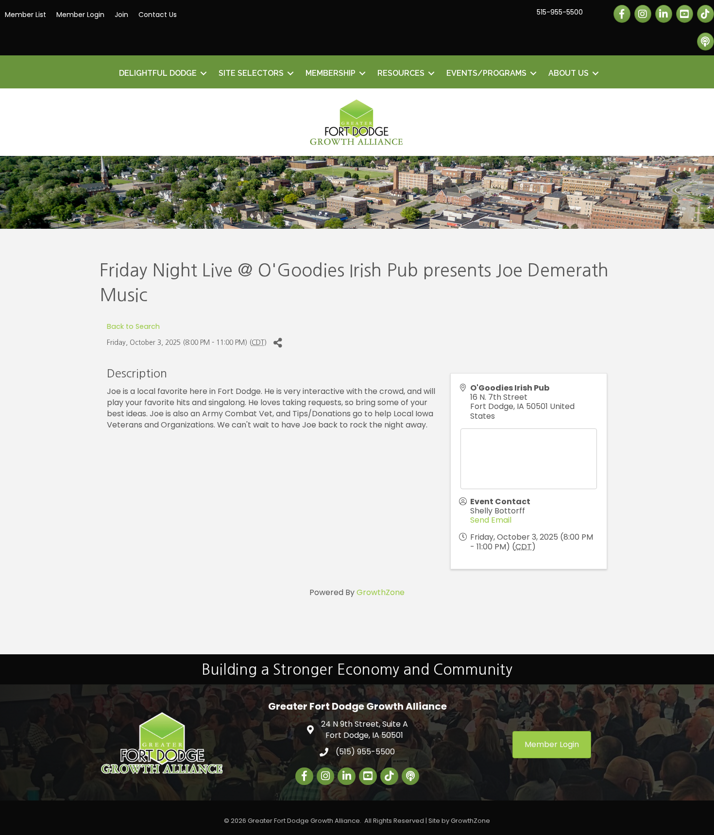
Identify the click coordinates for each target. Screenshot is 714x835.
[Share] (278, 343)
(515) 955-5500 (365, 751)
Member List (25, 14)
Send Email (490, 520)
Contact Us (157, 14)
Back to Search (133, 326)
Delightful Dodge (158, 73)
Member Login (80, 14)
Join (121, 14)
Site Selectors (251, 73)
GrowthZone (381, 592)
